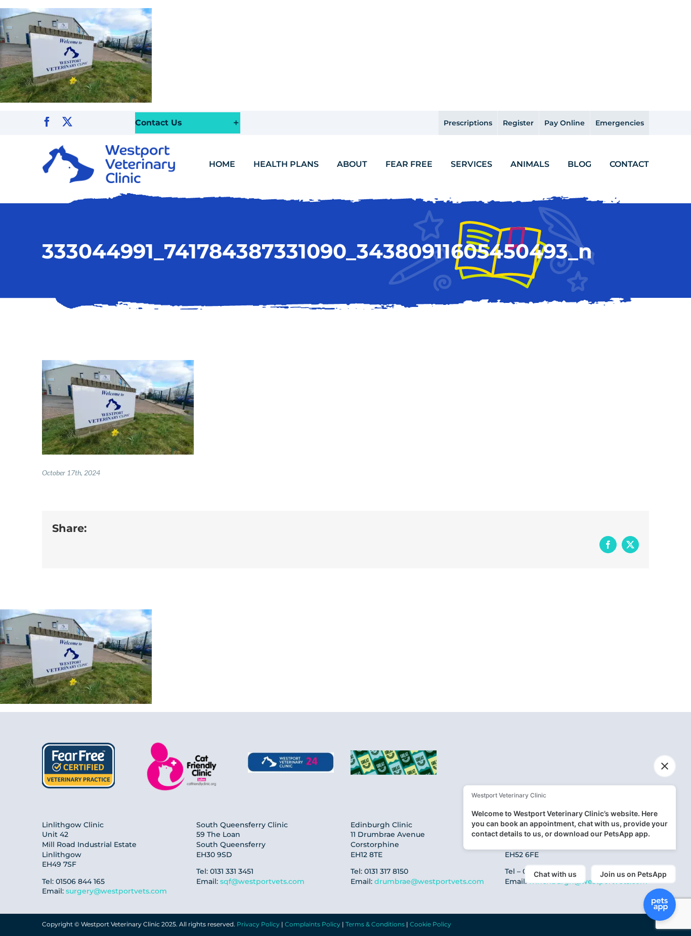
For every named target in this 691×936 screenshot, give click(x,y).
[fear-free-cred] (78, 743)
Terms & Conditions (375, 924)
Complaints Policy (312, 924)
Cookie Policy (430, 924)
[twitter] (67, 122)
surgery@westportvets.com (116, 891)
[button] (187, 123)
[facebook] (47, 122)
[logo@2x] (109, 149)
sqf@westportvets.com (262, 881)
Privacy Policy (258, 924)
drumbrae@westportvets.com (429, 881)
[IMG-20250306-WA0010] (291, 756)
